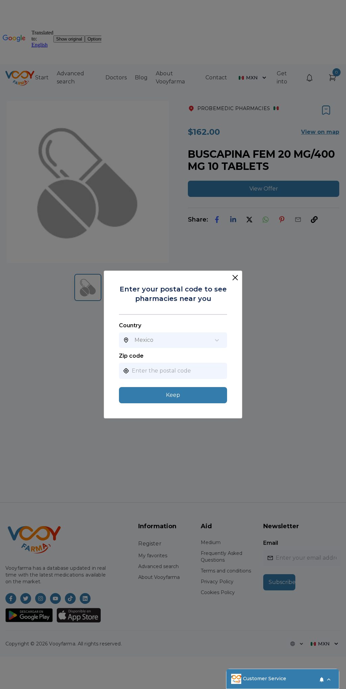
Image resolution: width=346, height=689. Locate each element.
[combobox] (134, 340)
